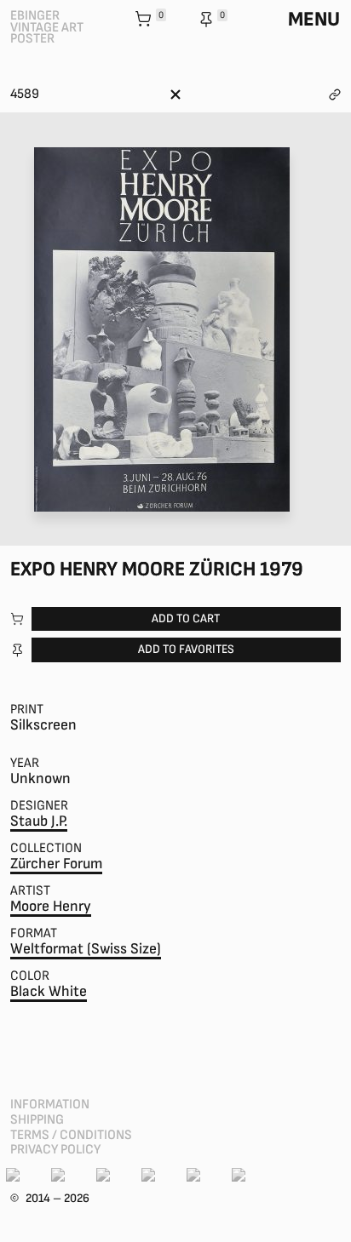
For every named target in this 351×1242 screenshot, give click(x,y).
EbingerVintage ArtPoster (46, 27)
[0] (145, 20)
